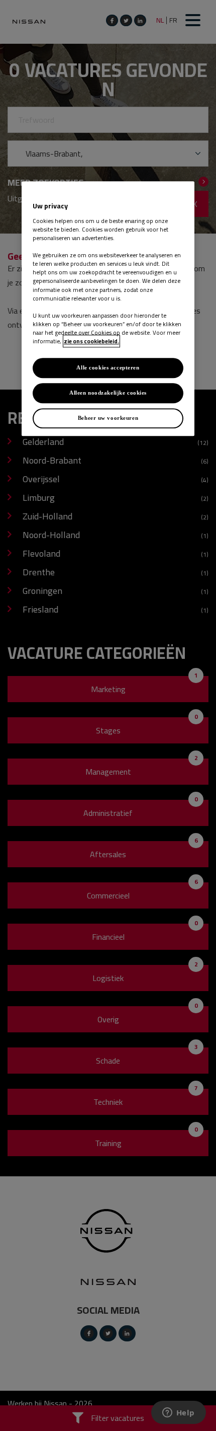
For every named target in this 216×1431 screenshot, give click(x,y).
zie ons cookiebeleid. (91, 341)
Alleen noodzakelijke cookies (108, 393)
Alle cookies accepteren (107, 367)
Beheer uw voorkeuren (108, 418)
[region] (108, 309)
